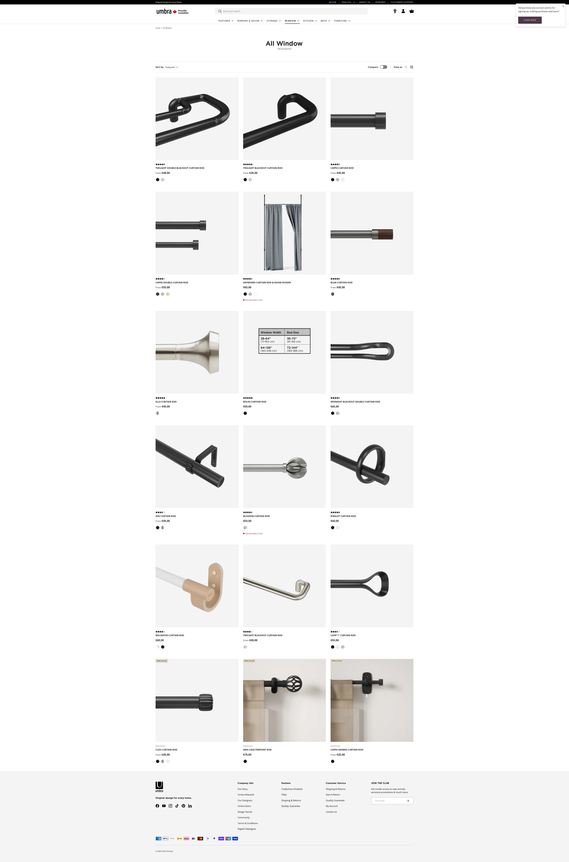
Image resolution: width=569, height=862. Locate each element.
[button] (411, 11)
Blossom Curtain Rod (256, 516)
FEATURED (224, 21)
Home (158, 28)
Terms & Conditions (248, 823)
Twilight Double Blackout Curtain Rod (180, 167)
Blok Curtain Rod (342, 282)
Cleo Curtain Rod (166, 749)
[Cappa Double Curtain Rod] (197, 233)
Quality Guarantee (290, 805)
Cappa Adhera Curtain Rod (347, 749)
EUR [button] (334, 2)
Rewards (380, 2)
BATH (324, 21)
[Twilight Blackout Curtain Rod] (284, 118)
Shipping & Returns (291, 800)
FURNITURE (340, 21)
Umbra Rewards (246, 794)
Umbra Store (244, 805)
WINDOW (290, 21)
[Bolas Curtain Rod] (284, 352)
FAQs (284, 794)
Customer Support (402, 2)
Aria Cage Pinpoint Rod (257, 749)
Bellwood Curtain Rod (170, 635)
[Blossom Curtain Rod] (284, 466)
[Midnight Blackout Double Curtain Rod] (372, 352)
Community (244, 817)
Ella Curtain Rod (166, 401)
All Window (167, 28)
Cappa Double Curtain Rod (172, 282)
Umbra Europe (167, 851)
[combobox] (291, 11)
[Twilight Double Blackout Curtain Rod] (197, 118)
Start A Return (333, 794)
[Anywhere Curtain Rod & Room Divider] (284, 233)
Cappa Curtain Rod (342, 167)
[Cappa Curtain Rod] (372, 118)
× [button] (563, 6)
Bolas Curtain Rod (254, 401)
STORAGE (272, 21)
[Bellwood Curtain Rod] (197, 586)
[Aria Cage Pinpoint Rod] (284, 700)
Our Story (243, 788)
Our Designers (245, 800)
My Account (332, 805)
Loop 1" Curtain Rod (343, 635)
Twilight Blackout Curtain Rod (262, 167)
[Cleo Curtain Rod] (197, 700)
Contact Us (331, 811)
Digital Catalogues (247, 828)
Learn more (530, 20)
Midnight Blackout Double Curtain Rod (355, 401)
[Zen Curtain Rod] (197, 466)
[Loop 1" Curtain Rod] (372, 586)
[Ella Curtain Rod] (197, 352)
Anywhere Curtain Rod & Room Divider (267, 282)
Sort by (160, 67)
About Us (365, 2)
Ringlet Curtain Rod (343, 516)
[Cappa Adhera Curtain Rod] (372, 700)
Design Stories (245, 811)
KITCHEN (308, 21)
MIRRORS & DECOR (248, 21)
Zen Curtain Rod (166, 516)
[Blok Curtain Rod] (372, 233)
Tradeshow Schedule (291, 788)
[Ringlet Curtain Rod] (372, 466)
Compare (373, 67)
